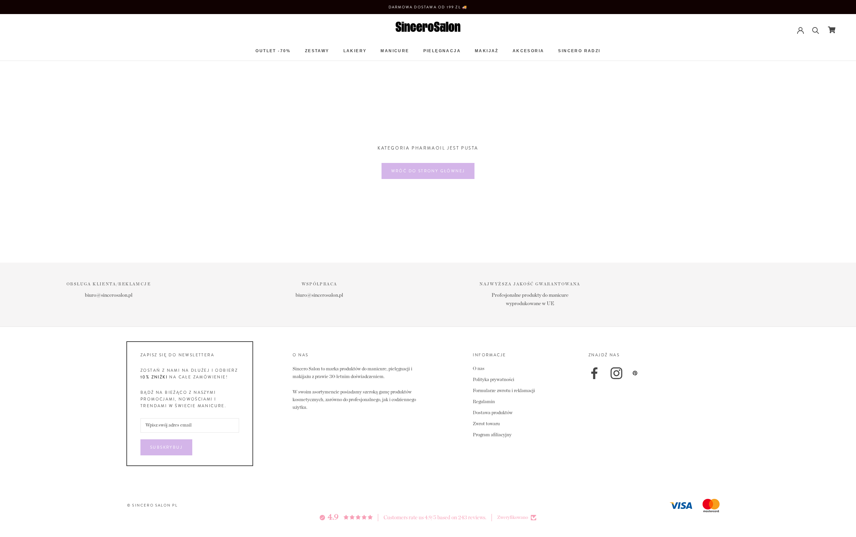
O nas (479, 368)
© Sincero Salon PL (152, 505)
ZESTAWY (317, 51)
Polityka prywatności (493, 379)
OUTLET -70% (273, 51)
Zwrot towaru (486, 424)
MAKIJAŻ (487, 51)
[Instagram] (616, 373)
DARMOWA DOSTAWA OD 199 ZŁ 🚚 (428, 7)
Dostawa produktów (493, 413)
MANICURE (395, 51)
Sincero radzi (579, 51)
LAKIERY (355, 51)
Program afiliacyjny (492, 435)
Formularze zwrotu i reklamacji (504, 390)
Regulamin (484, 401)
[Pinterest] (635, 373)
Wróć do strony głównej (428, 171)
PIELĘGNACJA (442, 51)
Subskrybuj (166, 447)
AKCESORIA (528, 51)
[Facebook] (594, 373)
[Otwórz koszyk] (831, 29)
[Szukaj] (815, 29)
